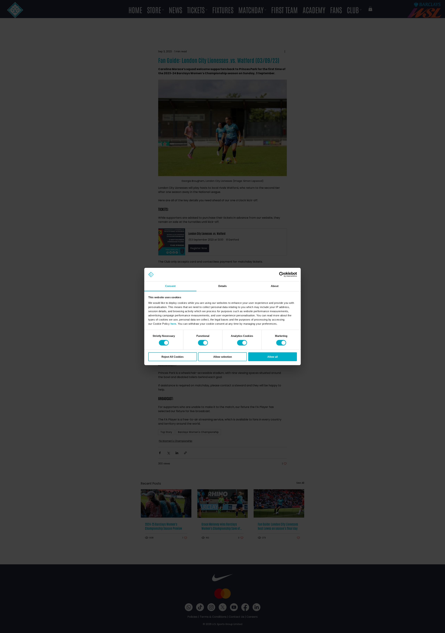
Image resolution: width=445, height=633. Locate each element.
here (173, 323)
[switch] (203, 343)
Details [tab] (222, 286)
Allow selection (222, 356)
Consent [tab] (170, 286)
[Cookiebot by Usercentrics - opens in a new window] (281, 274)
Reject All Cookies (172, 356)
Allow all (272, 356)
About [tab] (274, 286)
